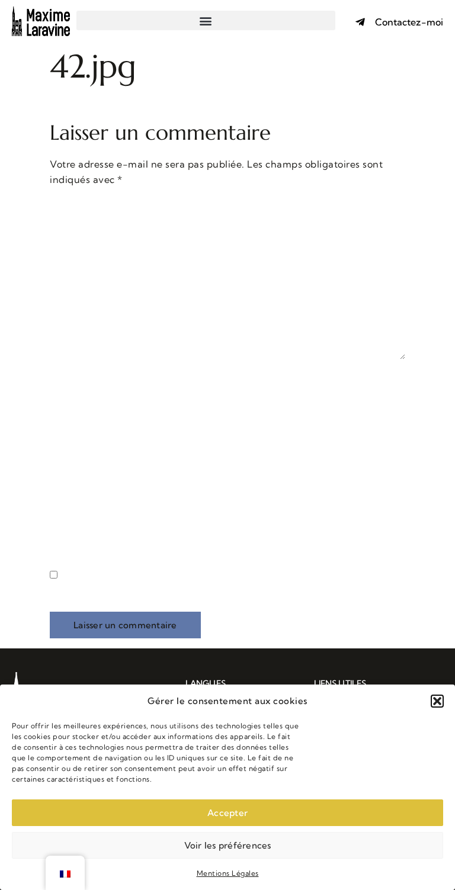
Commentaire (86, 206)
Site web (69, 511)
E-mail (69, 447)
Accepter (227, 812)
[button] (437, 701)
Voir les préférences (227, 845)
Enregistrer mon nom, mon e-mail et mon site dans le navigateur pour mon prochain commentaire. (227, 592)
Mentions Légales (228, 873)
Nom (65, 382)
